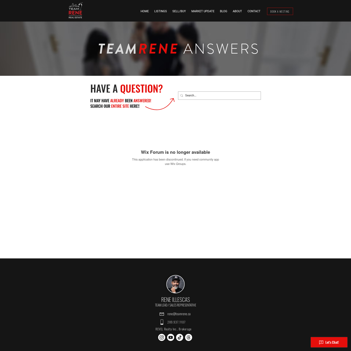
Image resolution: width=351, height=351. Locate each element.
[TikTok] (179, 337)
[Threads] (188, 337)
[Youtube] (170, 337)
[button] (161, 11)
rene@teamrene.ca (179, 313)
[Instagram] (161, 337)
